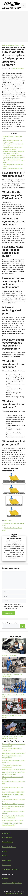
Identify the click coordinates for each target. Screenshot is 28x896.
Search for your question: (10, 623)
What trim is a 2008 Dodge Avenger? (13, 769)
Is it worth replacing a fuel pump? (13, 155)
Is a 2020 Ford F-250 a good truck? (13, 804)
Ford (21, 45)
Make (17, 45)
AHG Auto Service (8, 45)
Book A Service (7, 837)
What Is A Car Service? (9, 655)
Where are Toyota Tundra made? (12, 820)
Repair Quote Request (9, 847)
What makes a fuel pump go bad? (13, 168)
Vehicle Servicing (7, 842)
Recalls (4, 855)
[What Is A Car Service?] (14, 646)
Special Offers (6, 860)
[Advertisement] (14, 26)
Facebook (5, 878)
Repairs (4, 851)
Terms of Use (18, 893)
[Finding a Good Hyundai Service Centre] (14, 706)
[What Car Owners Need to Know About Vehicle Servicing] (14, 727)
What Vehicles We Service (10, 869)
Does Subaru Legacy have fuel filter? (13, 753)
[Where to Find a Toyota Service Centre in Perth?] (14, 665)
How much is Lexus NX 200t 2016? (13, 792)
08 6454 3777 (6, 833)
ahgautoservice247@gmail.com (12, 883)
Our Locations (6, 865)
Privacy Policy (10, 893)
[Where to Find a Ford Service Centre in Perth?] (14, 686)
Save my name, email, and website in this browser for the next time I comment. (13, 606)
